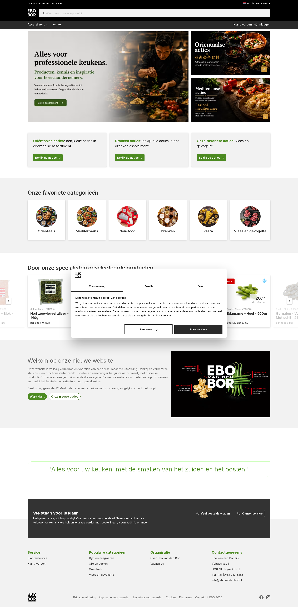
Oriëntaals (95, 569)
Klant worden (37, 563)
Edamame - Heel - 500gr (247, 313)
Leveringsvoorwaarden (148, 597)
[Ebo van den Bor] (32, 13)
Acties (57, 24)
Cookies (171, 597)
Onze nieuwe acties (64, 396)
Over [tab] (201, 286)
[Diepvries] (264, 281)
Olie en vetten (98, 563)
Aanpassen (146, 329)
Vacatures (57, 3)
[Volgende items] (289, 301)
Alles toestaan (198, 329)
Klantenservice (263, 3)
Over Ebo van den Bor (38, 3)
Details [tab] (149, 286)
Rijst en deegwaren (101, 558)
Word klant (37, 396)
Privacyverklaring (84, 597)
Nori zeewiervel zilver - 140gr (49, 315)
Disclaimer (185, 597)
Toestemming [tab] (97, 286)
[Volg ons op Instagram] (268, 597)
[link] (67, 150)
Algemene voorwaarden (114, 597)
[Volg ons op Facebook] (261, 597)
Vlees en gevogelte (101, 574)
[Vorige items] (9, 301)
